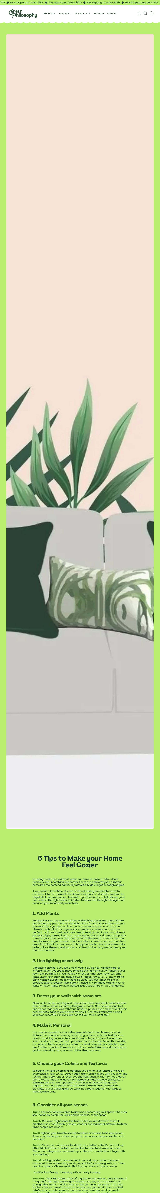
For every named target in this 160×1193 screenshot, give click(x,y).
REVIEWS (99, 13)
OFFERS (112, 13)
